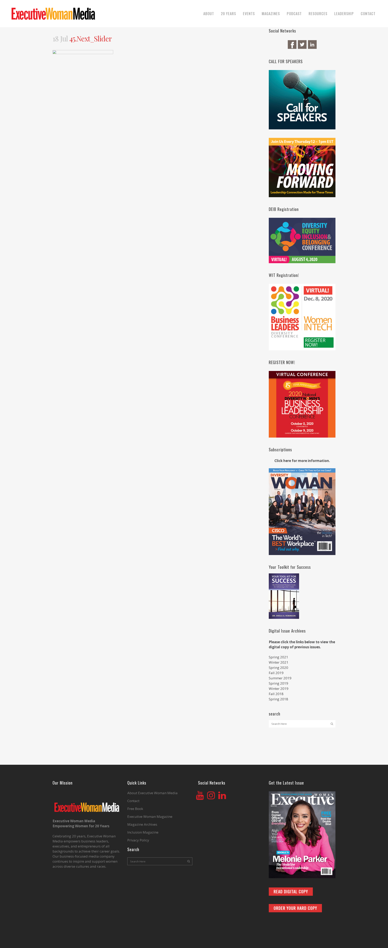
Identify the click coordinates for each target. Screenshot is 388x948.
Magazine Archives (142, 824)
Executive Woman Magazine (149, 816)
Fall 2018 (276, 693)
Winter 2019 (278, 688)
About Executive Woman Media (152, 793)
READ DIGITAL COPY (291, 891)
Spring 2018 (278, 699)
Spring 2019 (278, 683)
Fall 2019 (276, 672)
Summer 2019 (280, 678)
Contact (133, 801)
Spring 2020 (278, 667)
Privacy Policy (138, 840)
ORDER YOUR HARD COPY (295, 908)
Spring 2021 (278, 657)
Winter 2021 (278, 662)
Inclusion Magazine (142, 832)
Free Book (135, 809)
